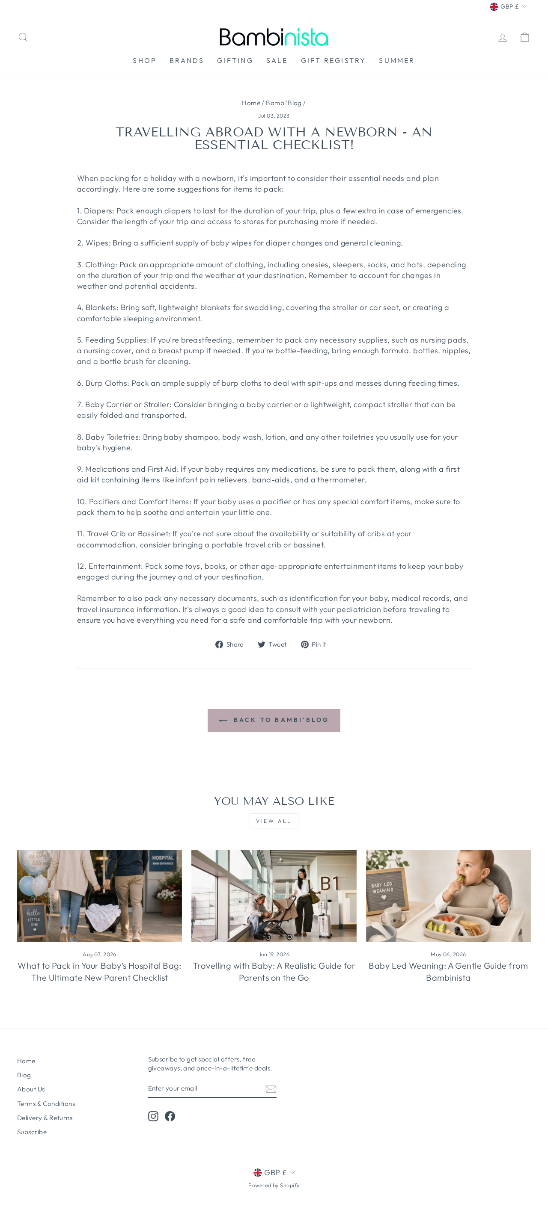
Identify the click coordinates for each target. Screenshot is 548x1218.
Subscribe (32, 1132)
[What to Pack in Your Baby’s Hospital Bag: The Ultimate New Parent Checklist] (99, 896)
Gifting (235, 60)
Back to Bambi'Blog (280, 720)
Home (251, 103)
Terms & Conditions (46, 1104)
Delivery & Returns (44, 1118)
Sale (277, 60)
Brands (187, 60)
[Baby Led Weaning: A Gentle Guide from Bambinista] (448, 896)
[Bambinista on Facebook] (170, 1116)
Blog (24, 1075)
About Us (31, 1089)
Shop (145, 60)
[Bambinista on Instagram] (153, 1116)
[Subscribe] (271, 1088)
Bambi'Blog (284, 103)
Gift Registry (333, 60)
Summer (397, 60)
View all (274, 821)
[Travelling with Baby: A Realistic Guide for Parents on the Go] (273, 896)
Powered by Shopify (273, 1185)
